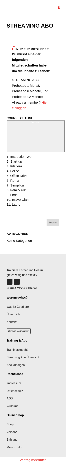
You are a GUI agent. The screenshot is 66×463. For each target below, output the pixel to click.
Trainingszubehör (18, 349)
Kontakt (11, 322)
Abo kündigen (16, 365)
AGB (10, 398)
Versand (12, 432)
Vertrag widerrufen (18, 330)
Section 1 (36, 122)
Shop (10, 424)
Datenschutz (15, 390)
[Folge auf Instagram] (17, 282)
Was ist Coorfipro (18, 306)
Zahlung (12, 439)
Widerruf (12, 406)
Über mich (13, 314)
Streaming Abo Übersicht (23, 357)
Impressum (14, 383)
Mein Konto (14, 447)
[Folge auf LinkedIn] (9, 282)
